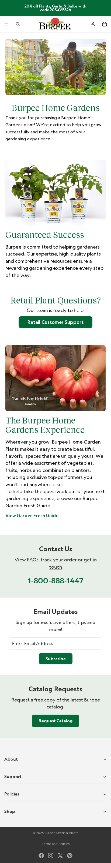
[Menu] (6, 24)
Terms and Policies (56, 844)
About (11, 759)
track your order (59, 559)
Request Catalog (55, 720)
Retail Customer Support (55, 322)
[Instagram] (50, 855)
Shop (9, 811)
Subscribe (56, 658)
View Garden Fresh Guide (31, 515)
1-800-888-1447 (56, 580)
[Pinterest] (70, 855)
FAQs (33, 559)
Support (13, 776)
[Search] (18, 24)
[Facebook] (41, 855)
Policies (11, 794)
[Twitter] (60, 855)
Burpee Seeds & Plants (61, 833)
